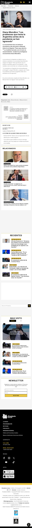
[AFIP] (16, 512)
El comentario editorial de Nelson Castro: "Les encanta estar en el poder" (20, 276)
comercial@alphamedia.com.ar (10, 503)
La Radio (5, 421)
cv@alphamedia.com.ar (16, 504)
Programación (7, 424)
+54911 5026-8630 (7, 449)
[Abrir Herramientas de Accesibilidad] (29, 525)
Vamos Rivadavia (13, 265)
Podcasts (6, 428)
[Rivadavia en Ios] (8, 476)
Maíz (9, 101)
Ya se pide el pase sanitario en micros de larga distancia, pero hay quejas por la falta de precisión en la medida (16, 141)
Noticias (5, 426)
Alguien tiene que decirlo (8, 128)
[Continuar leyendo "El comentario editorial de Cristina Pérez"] (6, 260)
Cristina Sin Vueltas (9, 202)
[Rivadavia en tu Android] (8, 472)
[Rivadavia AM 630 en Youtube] (6, 462)
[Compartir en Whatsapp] (12, 94)
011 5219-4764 (6, 444)
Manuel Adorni (23, 100)
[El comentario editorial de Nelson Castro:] (7, 345)
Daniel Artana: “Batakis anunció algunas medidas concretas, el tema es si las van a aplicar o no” (16, 204)
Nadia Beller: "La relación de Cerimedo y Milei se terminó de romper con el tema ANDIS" (18, 268)
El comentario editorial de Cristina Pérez (19, 260)
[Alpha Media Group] (16, 520)
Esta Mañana (7, 163)
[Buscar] (29, 305)
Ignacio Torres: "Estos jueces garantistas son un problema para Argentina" (16, 333)
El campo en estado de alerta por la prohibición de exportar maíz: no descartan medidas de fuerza (18, 110)
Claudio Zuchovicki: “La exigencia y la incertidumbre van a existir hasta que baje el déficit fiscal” (15, 185)
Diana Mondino (15, 100)
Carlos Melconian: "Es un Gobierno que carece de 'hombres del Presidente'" (19, 253)
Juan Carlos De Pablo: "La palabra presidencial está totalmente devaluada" (14, 118)
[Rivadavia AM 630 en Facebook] (5, 458)
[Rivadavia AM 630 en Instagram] (10, 458)
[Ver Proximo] (26, 116)
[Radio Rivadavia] (9, 416)
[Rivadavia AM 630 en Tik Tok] (13, 462)
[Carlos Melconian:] (7, 371)
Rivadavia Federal (8, 430)
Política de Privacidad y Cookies (10, 432)
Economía (4, 101)
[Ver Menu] (29, 2)
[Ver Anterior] (6, 108)
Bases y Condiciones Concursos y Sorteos (13, 435)
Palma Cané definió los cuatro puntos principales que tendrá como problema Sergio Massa (16, 166)
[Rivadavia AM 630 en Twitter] (15, 458)
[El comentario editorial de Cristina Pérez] (7, 363)
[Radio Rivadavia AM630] (6, 2)
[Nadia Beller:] (7, 354)
